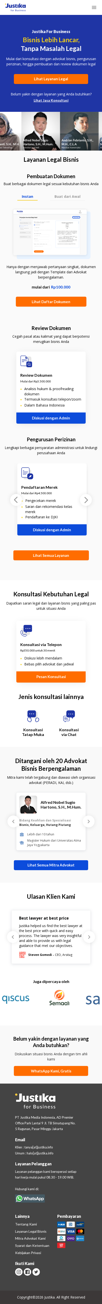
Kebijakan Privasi (28, 1253)
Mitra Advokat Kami (30, 1238)
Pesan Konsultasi (51, 676)
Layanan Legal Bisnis (31, 1231)
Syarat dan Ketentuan (32, 1245)
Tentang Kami (26, 1224)
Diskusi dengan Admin (51, 418)
